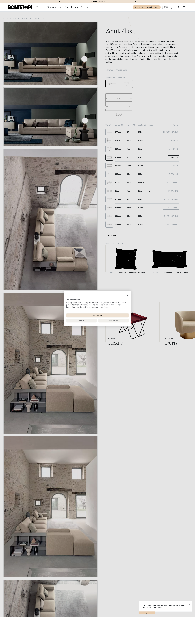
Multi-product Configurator (146, 7)
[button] (60, 2)
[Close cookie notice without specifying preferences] (128, 295)
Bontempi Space (55, 7)
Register (147, 613)
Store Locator (72, 7)
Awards (97, 2)
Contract (85, 7)
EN (166, 7)
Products (40, 7)
